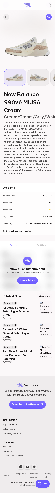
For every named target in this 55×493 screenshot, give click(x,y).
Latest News (9, 429)
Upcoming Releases (12, 433)
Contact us (8, 451)
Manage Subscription (13, 456)
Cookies (6, 475)
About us (7, 447)
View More (44, 296)
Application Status (12, 424)
